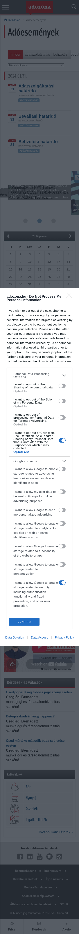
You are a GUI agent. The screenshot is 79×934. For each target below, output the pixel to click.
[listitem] (39, 375)
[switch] (62, 386)
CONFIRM (24, 622)
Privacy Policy (64, 637)
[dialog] (39, 467)
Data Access (39, 637)
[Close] (70, 297)
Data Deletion (14, 637)
